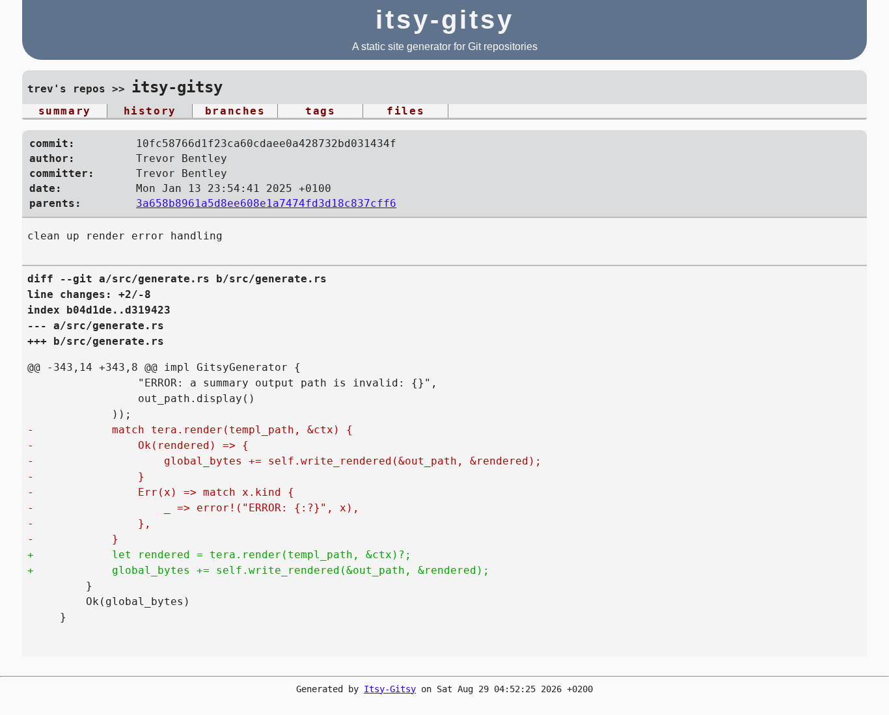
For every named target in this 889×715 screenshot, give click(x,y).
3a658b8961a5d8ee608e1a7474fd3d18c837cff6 (266, 203)
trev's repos (66, 89)
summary (64, 111)
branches (235, 111)
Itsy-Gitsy (390, 689)
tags (320, 111)
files (405, 111)
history (150, 111)
